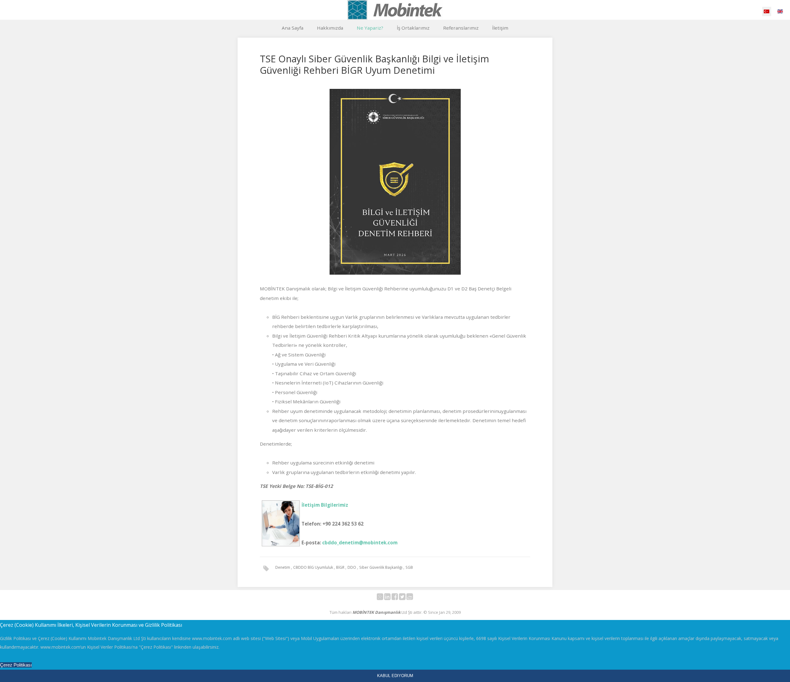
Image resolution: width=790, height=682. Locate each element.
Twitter (405, 598)
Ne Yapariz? (370, 28)
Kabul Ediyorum (395, 675)
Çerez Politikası (16, 664)
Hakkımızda (330, 28)
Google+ (383, 598)
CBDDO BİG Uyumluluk (313, 567)
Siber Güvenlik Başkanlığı (381, 567)
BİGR (340, 567)
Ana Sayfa (292, 28)
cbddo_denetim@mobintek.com (359, 542)
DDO (352, 567)
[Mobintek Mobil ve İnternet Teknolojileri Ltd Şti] (395, 10)
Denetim (283, 567)
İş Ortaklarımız (413, 28)
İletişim (500, 28)
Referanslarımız (461, 28)
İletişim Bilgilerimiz (324, 505)
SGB (409, 567)
